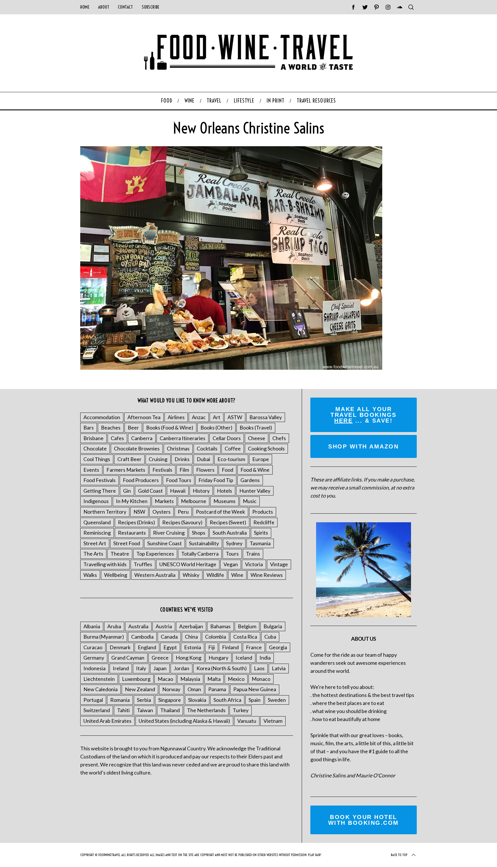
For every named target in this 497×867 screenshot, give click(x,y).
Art (216, 417)
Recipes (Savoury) (182, 522)
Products (262, 511)
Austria (164, 626)
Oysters (161, 511)
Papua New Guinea (254, 689)
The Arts (93, 553)
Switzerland (96, 710)
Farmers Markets (125, 470)
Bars (88, 427)
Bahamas (220, 626)
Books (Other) (216, 427)
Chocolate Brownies (137, 448)
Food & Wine (254, 470)
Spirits (261, 532)
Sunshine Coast (164, 543)
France (254, 647)
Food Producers (141, 480)
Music (250, 501)
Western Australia (154, 575)
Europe (260, 459)
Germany (93, 657)
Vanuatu (246, 721)
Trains (253, 553)
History (201, 491)
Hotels (224, 491)
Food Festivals (99, 480)
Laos (259, 668)
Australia (138, 626)
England (147, 647)
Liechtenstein (99, 679)
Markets (164, 501)
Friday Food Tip (215, 480)
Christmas (178, 448)
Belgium (247, 626)
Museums (224, 501)
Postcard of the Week (220, 511)
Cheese (256, 438)
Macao (165, 679)
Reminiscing (97, 532)
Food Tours (178, 480)
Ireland (121, 668)
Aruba (114, 626)
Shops (198, 532)
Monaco (261, 679)
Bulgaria (272, 626)
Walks (90, 575)
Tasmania (260, 543)
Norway (171, 689)
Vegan (230, 564)
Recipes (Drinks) (136, 522)
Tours (232, 553)
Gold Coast (150, 491)
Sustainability (204, 543)
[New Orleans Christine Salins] (231, 368)
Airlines (176, 417)
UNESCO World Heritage (187, 564)
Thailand (170, 710)
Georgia (278, 647)
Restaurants (132, 532)
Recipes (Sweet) (228, 522)
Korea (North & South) (221, 668)
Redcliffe (263, 522)
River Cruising (169, 532)
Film (184, 470)
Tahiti (123, 710)
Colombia (215, 636)
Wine (237, 575)
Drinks (182, 459)
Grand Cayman (127, 657)
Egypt (170, 647)
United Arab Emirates (107, 721)
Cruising (158, 459)
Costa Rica (245, 636)
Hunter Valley (254, 491)
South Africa (227, 700)
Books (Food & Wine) (169, 427)
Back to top (399, 855)
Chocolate (95, 448)
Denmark (120, 647)
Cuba (270, 636)
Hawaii (178, 491)
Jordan (181, 668)
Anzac (199, 417)
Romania (120, 700)
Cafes (117, 438)
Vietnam (272, 721)
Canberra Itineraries (182, 438)
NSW (139, 511)
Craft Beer (129, 459)
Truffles (143, 564)
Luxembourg (136, 679)
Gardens (250, 480)
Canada (169, 636)
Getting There (99, 491)
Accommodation (101, 417)
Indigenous (96, 501)
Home (84, 7)
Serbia (144, 700)
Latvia (279, 668)
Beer (133, 427)
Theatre (119, 553)
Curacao (92, 647)
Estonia (192, 647)
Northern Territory (104, 511)
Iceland (244, 657)
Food (227, 470)
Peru (183, 511)
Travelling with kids (105, 564)
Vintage (279, 564)
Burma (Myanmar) (103, 636)
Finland (230, 647)
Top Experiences (155, 553)
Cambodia (142, 636)
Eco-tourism (231, 459)
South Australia (230, 532)
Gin (127, 491)
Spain (254, 700)
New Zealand (140, 689)
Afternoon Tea (143, 417)
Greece (160, 657)
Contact (125, 7)
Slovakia (197, 700)
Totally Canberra (200, 553)
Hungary (218, 657)
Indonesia (94, 668)
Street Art (94, 543)
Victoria (254, 564)
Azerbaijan (191, 626)
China (191, 636)
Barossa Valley (265, 417)
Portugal (93, 700)
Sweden (277, 700)
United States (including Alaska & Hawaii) (184, 721)
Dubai (203, 459)
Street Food (126, 543)
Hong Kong (188, 657)
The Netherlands (206, 710)
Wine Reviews (267, 575)
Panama (217, 689)
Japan (160, 668)
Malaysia (190, 679)
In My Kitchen (132, 501)
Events (91, 470)
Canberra (141, 438)
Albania (91, 626)
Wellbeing (115, 575)
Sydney (234, 543)
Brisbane (93, 438)
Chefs (279, 438)
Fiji (211, 647)
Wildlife (215, 575)
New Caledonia (100, 689)
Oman (194, 689)
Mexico (236, 679)
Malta (214, 679)
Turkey (240, 710)
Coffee (233, 448)
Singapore (169, 700)
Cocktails (207, 448)
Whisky (191, 575)
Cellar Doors (227, 438)
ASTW (235, 417)
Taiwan (145, 710)
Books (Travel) (256, 427)
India (265, 657)
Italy (141, 668)
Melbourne (193, 501)
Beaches (111, 427)
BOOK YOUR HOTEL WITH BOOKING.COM (363, 820)
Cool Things (96, 459)
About (103, 7)
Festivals (162, 470)
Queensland (97, 522)
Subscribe (151, 7)
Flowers (205, 470)
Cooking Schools (266, 448)
